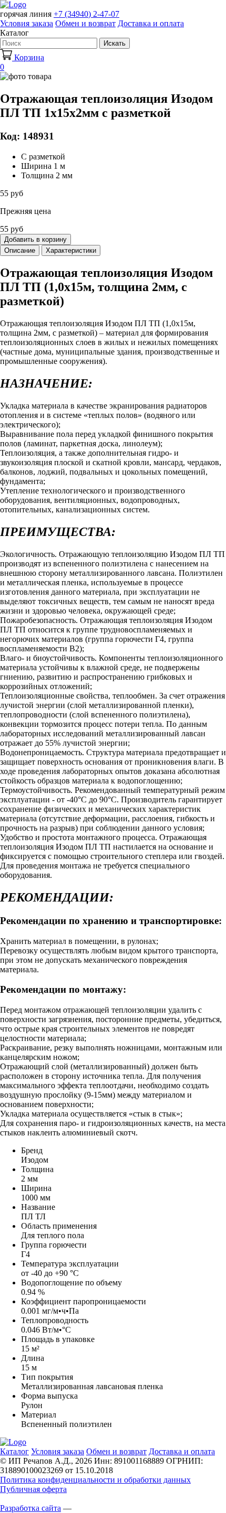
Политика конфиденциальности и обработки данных (95, 1479)
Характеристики (71, 250)
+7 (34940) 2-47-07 (86, 13)
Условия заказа (26, 23)
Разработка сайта (30, 1508)
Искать (115, 43)
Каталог (14, 1451)
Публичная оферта (33, 1489)
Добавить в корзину (35, 239)
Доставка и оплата (151, 23)
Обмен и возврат (85, 23)
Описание (19, 250)
